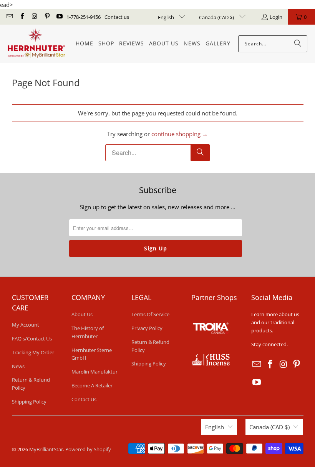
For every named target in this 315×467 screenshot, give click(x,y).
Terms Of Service (150, 314)
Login (276, 16)
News (18, 366)
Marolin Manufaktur (94, 371)
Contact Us (83, 399)
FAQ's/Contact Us (32, 338)
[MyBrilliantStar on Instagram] (34, 16)
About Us (82, 314)
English (166, 17)
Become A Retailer (92, 385)
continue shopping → (179, 134)
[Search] (297, 43)
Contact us (116, 16)
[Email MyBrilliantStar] (9, 16)
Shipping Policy (29, 401)
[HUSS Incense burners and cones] (210, 363)
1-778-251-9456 (83, 16)
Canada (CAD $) (217, 17)
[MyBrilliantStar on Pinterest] (46, 16)
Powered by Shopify (88, 449)
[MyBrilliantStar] (36, 43)
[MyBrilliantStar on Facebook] (21, 16)
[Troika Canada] (211, 349)
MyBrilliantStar (46, 449)
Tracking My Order (33, 352)
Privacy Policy (146, 328)
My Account (25, 324)
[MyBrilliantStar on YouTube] (59, 16)
